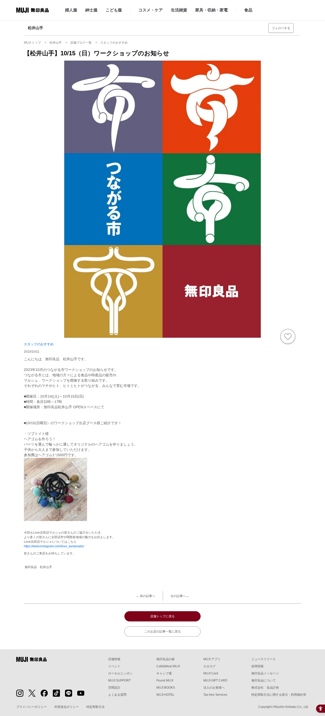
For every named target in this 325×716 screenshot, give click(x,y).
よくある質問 (117, 694)
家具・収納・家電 (211, 10)
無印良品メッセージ (265, 673)
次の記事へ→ (180, 596)
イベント (114, 666)
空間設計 (114, 687)
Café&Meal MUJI (168, 666)
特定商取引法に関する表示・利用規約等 (278, 694)
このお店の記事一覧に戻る (162, 631)
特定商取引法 (95, 707)
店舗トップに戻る (162, 616)
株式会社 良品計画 (265, 687)
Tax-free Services (215, 694)
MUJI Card (210, 673)
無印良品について (263, 680)
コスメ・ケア (150, 10)
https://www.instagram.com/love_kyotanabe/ (54, 546)
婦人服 (71, 10)
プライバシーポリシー (31, 707)
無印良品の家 (165, 659)
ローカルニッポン (120, 673)
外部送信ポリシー (66, 707)
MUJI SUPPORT (119, 680)
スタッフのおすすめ (39, 344)
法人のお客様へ (214, 687)
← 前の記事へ (145, 596)
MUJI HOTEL (165, 694)
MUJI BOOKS (165, 687)
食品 (248, 10)
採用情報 (257, 666)
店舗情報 (114, 659)
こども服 (114, 10)
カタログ (209, 666)
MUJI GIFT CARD (215, 680)
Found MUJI (164, 680)
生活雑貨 (179, 10)
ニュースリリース (263, 659)
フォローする (281, 28)
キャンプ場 (164, 673)
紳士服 (91, 10)
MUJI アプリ (211, 659)
